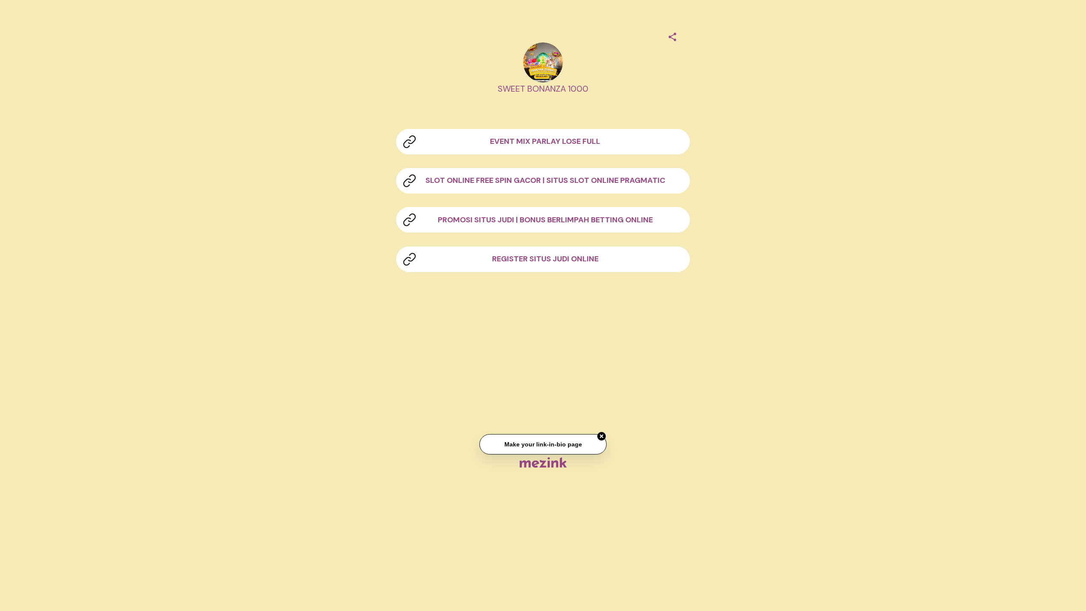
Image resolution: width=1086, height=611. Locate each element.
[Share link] (672, 35)
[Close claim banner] (601, 437)
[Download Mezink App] (543, 462)
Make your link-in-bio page (543, 444)
